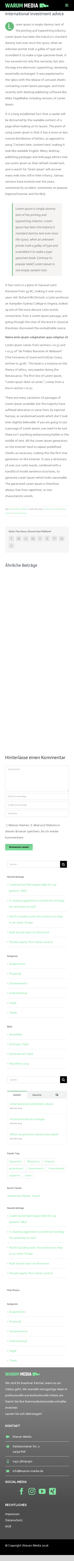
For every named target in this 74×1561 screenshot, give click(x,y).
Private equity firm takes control (31, 942)
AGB (8, 1526)
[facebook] (21, 1491)
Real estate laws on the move (29, 932)
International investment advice (31, 1104)
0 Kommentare (20, 513)
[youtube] (42, 1491)
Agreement (15, 1161)
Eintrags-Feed (18, 1044)
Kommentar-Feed (21, 1054)
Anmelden (16, 1034)
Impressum (12, 1514)
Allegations (33, 1161)
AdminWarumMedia (18, 509)
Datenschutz (14, 1520)
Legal (12, 1003)
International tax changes (27, 1119)
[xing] (52, 1491)
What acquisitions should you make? (34, 1134)
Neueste (37, 1095)
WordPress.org (19, 1063)
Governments (18, 983)
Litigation (14, 1175)
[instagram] (31, 1491)
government (16, 1168)
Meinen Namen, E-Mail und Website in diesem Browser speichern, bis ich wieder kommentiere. (32, 831)
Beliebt (17, 1095)
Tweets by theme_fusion (23, 1196)
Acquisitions (17, 964)
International (60, 509)
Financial (48, 509)
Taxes (7, 513)
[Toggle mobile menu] (67, 5)
